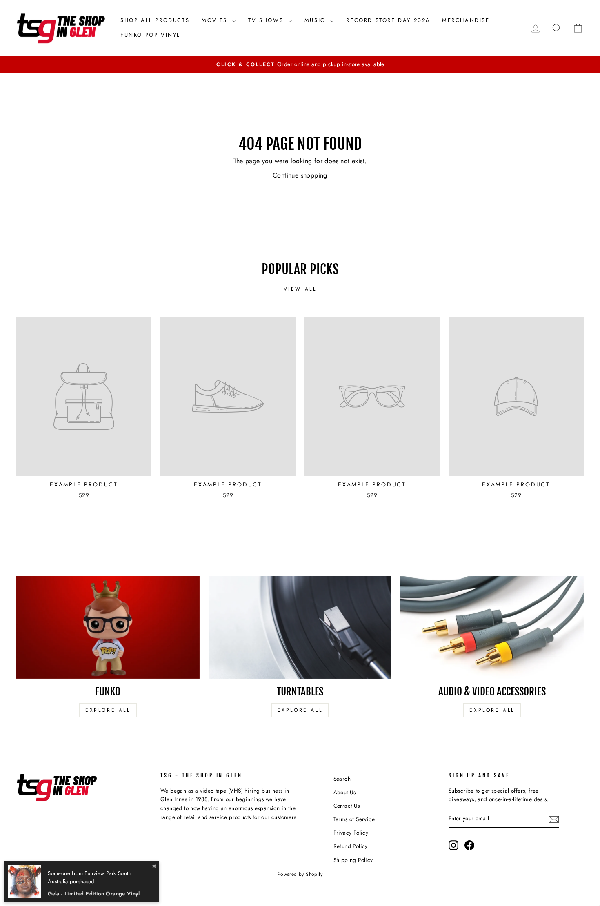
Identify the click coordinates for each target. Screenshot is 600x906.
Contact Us (346, 806)
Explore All (108, 710)
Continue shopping (300, 175)
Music (316, 20)
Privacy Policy (351, 832)
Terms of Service (354, 819)
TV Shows (267, 20)
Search (342, 779)
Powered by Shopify (300, 874)
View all (300, 289)
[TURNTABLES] (300, 627)
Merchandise (466, 20)
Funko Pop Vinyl (150, 35)
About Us (344, 792)
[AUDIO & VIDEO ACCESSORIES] (492, 627)
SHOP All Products (154, 20)
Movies (216, 20)
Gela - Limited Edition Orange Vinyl (94, 893)
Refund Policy (350, 846)
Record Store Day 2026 (388, 20)
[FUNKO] (108, 627)
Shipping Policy (353, 860)
